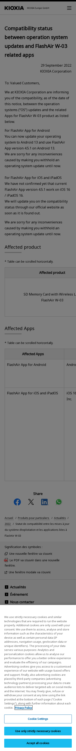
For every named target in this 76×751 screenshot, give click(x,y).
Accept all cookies (38, 743)
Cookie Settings (38, 719)
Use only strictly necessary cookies (38, 731)
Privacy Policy (23, 707)
